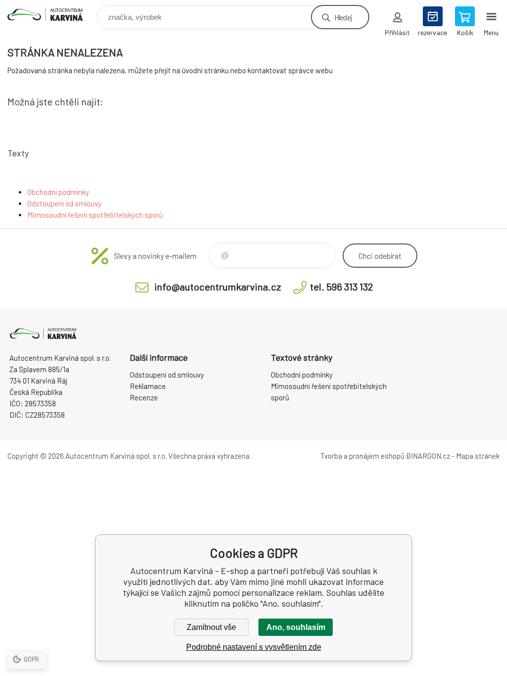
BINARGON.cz (428, 455)
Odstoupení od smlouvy (64, 203)
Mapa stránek (478, 455)
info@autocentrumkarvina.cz (217, 286)
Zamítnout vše (211, 627)
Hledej (343, 17)
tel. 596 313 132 (341, 286)
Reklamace (148, 386)
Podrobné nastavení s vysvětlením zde (253, 647)
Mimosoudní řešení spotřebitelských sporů (95, 214)
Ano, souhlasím (295, 627)
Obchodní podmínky (58, 192)
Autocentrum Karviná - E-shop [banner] (51, 14)
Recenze (144, 397)
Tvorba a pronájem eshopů (362, 455)
